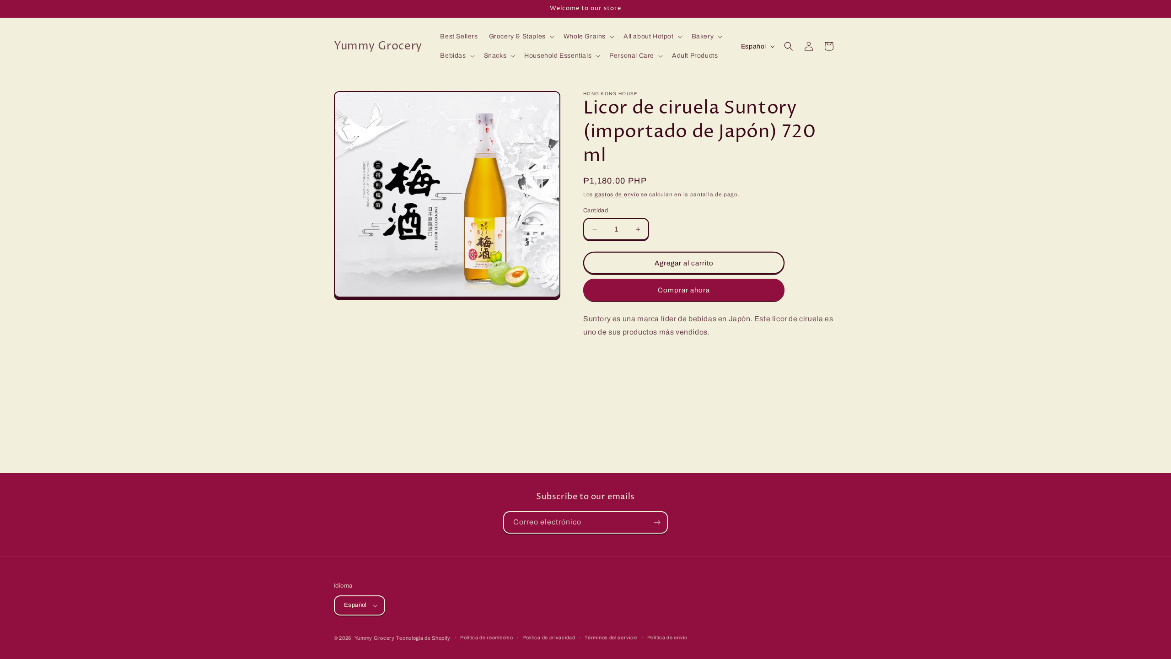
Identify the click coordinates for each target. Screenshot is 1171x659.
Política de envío (667, 637)
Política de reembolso (486, 637)
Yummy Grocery (375, 638)
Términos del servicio (611, 637)
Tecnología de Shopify (423, 638)
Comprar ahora (684, 290)
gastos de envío (617, 194)
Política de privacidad (548, 637)
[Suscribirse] (657, 522)
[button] (520, 36)
